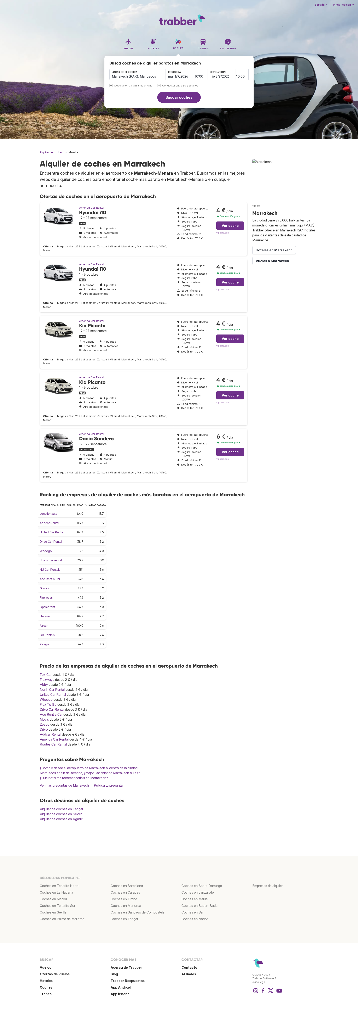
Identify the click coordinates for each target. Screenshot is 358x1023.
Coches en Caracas (125, 892)
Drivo (44, 729)
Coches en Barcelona (127, 886)
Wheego (46, 551)
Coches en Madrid (53, 899)
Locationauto (48, 513)
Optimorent (47, 607)
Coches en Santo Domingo (201, 886)
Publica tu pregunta (108, 785)
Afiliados (188, 974)
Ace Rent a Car (50, 579)
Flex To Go (48, 704)
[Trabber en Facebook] (263, 993)
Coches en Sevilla (53, 912)
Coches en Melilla (194, 899)
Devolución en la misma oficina (133, 85)
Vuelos (45, 967)
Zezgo (44, 644)
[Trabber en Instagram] (255, 993)
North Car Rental (52, 689)
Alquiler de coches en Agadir (61, 819)
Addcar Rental (49, 523)
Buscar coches (179, 97)
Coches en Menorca (126, 906)
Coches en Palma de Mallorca (62, 919)
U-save (45, 616)
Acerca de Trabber (126, 967)
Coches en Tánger (124, 919)
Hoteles (46, 981)
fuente (256, 205)
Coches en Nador (194, 919)
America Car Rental (91, 207)
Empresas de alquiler (267, 886)
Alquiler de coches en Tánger (61, 809)
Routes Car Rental (53, 744)
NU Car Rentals (50, 569)
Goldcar (45, 588)
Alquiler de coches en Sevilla (61, 814)
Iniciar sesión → (343, 4)
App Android (121, 987)
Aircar (44, 625)
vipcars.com (222, 232)
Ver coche (230, 226)
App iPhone (120, 994)
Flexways (46, 597)
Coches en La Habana (56, 892)
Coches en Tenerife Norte (59, 886)
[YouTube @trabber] (279, 993)
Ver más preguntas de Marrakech (64, 785)
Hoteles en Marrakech (274, 250)
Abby (44, 684)
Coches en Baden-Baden (200, 906)
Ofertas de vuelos (55, 974)
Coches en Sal (192, 912)
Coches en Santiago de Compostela (137, 912)
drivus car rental (51, 560)
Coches (46, 987)
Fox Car (46, 675)
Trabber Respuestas (128, 981)
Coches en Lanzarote (197, 892)
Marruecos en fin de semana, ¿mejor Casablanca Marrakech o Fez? (90, 773)
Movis (44, 719)
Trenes (46, 994)
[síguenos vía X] (270, 993)
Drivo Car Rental (51, 541)
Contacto (189, 967)
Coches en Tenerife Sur (57, 906)
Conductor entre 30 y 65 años (180, 85)
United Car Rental (52, 532)
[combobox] (137, 74)
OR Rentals (47, 635)
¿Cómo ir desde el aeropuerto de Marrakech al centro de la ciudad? (89, 768)
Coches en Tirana (124, 899)
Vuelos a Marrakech (272, 261)
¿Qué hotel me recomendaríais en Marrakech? (74, 778)
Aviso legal (259, 982)
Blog (114, 974)
